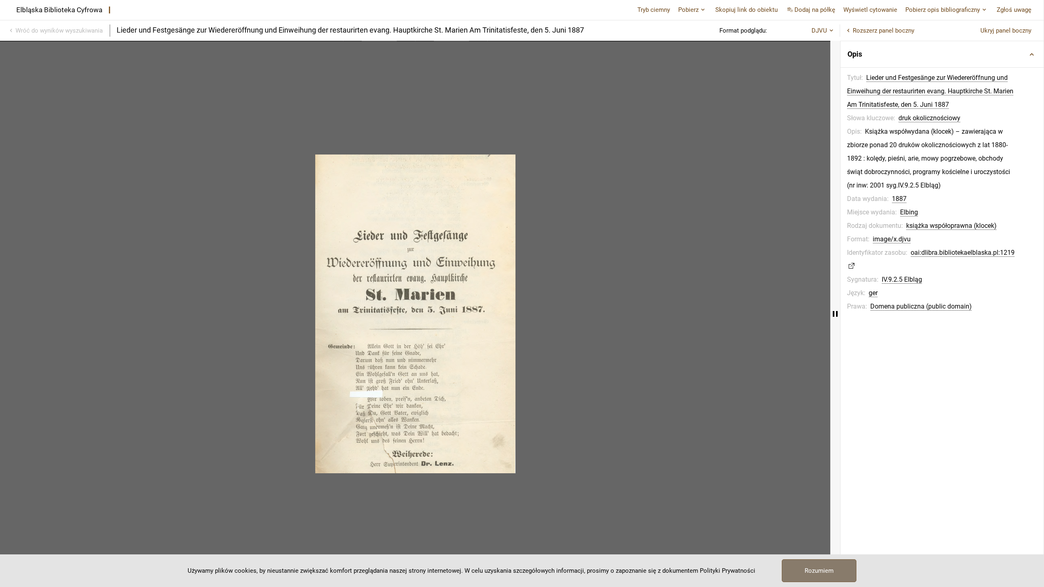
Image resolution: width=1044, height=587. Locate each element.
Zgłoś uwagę (1014, 9)
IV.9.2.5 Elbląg (902, 279)
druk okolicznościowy (929, 118)
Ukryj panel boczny (1005, 30)
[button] (942, 54)
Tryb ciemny (653, 9)
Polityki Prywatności (727, 570)
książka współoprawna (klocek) (951, 226)
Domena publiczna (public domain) (921, 306)
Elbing (909, 212)
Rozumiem (819, 570)
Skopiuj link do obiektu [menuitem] (746, 9)
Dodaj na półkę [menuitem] (814, 9)
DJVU (819, 30)
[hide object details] (835, 314)
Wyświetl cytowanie (870, 9)
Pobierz (688, 9)
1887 (899, 199)
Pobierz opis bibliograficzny (942, 9)
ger (873, 293)
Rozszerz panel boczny (883, 30)
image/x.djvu (892, 239)
